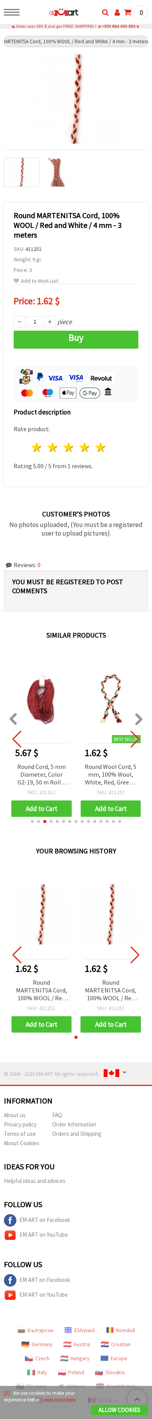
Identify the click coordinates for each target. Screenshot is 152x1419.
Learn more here (58, 1399)
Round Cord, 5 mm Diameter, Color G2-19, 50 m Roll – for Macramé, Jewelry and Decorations (41, 775)
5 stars (101, 447)
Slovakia (115, 1372)
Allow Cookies (119, 1410)
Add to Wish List (39, 281)
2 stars (53, 447)
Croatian (121, 1344)
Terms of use (20, 1133)
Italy (42, 1372)
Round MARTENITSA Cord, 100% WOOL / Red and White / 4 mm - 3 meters (41, 990)
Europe (119, 1358)
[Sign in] (117, 12)
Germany (42, 1344)
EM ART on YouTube (43, 1234)
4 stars (85, 447)
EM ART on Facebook (44, 1219)
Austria (82, 1344)
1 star (37, 447)
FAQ (57, 1115)
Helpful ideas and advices (34, 1181)
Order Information (74, 1124)
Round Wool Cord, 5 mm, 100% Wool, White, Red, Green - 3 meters (110, 775)
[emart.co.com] (51, 13)
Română (125, 1330)
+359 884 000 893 (119, 26)
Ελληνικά (84, 1330)
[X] (7, 1393)
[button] (32, 821)
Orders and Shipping (76, 1133)
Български (40, 1330)
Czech (42, 1358)
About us (15, 1115)
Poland (76, 1372)
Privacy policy (20, 1124)
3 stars (69, 447)
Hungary (80, 1358)
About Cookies (21, 1143)
